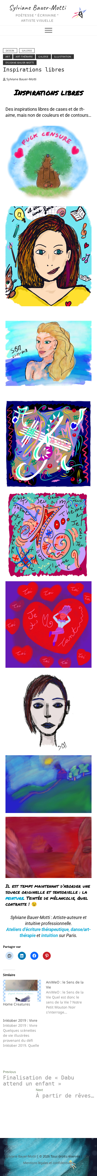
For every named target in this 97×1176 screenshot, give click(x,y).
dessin (10, 50)
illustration (62, 56)
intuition (49, 935)
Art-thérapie (24, 56)
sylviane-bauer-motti (19, 62)
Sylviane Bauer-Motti (37, 7)
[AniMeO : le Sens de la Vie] (67, 997)
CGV (86, 1156)
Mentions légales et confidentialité (48, 1162)
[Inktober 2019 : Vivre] (24, 1033)
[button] (50, 166)
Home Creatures (16, 1004)
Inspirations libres (33, 69)
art (7, 56)
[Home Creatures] (22, 991)
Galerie (27, 50)
